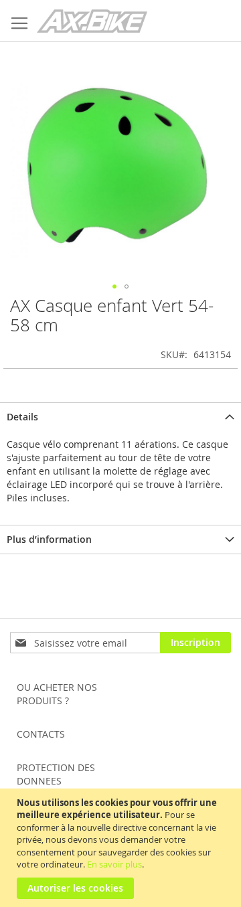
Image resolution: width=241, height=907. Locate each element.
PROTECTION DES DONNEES (56, 774)
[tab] (120, 416)
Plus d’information (49, 539)
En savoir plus (114, 864)
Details (22, 416)
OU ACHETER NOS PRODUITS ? (57, 694)
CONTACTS (41, 734)
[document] (122, 848)
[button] (114, 286)
